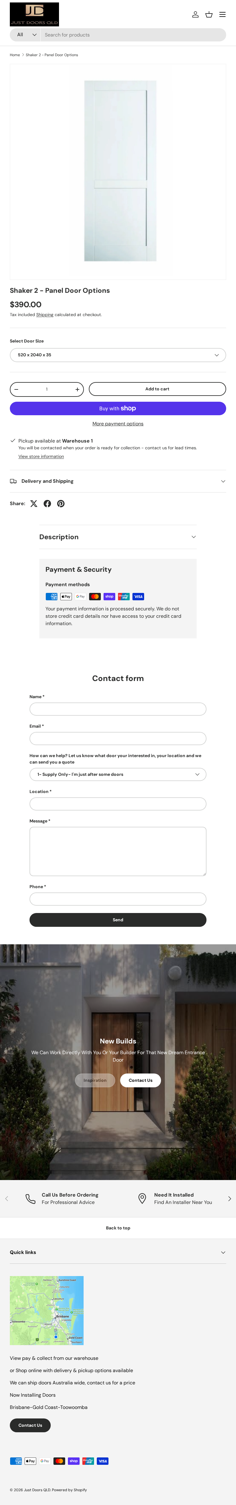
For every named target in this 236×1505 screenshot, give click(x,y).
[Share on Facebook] (47, 503)
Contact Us (140, 1080)
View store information (41, 456)
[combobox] (118, 34)
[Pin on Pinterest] (61, 503)
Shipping (44, 314)
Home (15, 55)
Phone (36, 886)
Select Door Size (27, 341)
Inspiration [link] (95, 1080)
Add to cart (157, 389)
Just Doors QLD (37, 1490)
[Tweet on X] (34, 503)
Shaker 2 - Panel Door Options (52, 55)
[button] (209, 14)
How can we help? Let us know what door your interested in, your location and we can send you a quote (115, 759)
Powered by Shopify (69, 1490)
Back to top (118, 1228)
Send (118, 920)
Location (39, 791)
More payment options (118, 423)
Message (38, 821)
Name (35, 696)
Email (35, 726)
